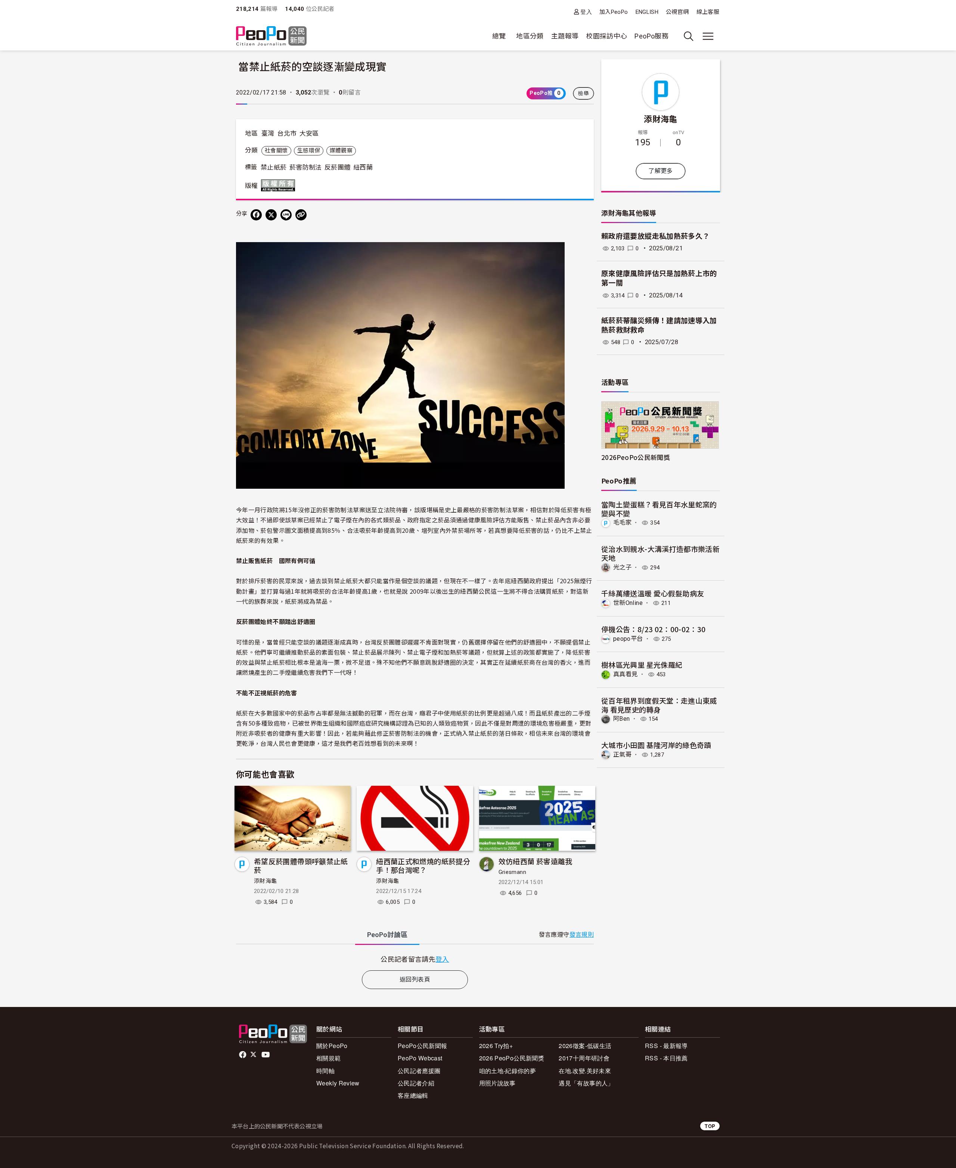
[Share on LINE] (286, 214)
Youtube (266, 1055)
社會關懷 (276, 150)
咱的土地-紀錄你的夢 (507, 1070)
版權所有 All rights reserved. (279, 185)
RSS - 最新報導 (666, 1045)
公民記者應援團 (419, 1070)
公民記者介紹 (416, 1083)
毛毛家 (622, 522)
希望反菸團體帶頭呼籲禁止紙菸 (301, 865)
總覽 (499, 36)
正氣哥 (622, 754)
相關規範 (328, 1058)
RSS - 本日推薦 (666, 1058)
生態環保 (308, 150)
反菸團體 (337, 167)
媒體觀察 (341, 150)
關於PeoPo (332, 1045)
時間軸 (325, 1070)
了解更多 (660, 170)
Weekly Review (338, 1083)
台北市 (287, 133)
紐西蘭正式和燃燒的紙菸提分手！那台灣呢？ (423, 865)
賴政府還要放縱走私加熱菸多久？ (655, 236)
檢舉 (583, 93)
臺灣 (267, 133)
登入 (586, 12)
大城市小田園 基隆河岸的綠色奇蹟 (656, 745)
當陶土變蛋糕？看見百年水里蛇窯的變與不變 (659, 508)
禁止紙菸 (273, 167)
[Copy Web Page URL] (301, 214)
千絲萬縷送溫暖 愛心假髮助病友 (652, 593)
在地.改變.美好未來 (585, 1070)
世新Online (628, 602)
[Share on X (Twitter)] (271, 214)
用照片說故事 (497, 1083)
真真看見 (625, 674)
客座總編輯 (413, 1095)
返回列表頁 (415, 979)
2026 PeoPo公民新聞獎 (511, 1058)
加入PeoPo (613, 12)
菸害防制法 (305, 167)
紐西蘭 (363, 167)
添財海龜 (265, 881)
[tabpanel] (415, 959)
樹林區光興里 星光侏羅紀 (641, 664)
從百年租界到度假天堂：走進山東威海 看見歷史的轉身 (659, 704)
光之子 (622, 567)
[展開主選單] (708, 36)
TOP (710, 1126)
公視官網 (677, 12)
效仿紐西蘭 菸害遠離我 (535, 861)
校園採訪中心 (606, 36)
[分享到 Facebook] (256, 214)
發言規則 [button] (581, 934)
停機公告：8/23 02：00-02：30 (653, 629)
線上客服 (707, 12)
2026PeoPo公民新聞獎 (635, 457)
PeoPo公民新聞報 (422, 1045)
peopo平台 (628, 638)
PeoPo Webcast (420, 1058)
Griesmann (512, 872)
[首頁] (271, 36)
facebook (243, 1055)
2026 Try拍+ (496, 1045)
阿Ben (621, 718)
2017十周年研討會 (584, 1058)
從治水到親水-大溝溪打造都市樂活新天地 (660, 553)
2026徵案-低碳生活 (585, 1045)
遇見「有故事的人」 (586, 1083)
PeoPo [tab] (387, 935)
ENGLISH (647, 12)
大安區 (309, 133)
